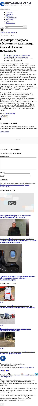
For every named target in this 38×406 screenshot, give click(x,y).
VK (1, 117)
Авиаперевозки (9, 113)
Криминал (9, 19)
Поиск (2, 27)
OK (6, 117)
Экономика (9, 14)
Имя (2, 172)
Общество (9, 16)
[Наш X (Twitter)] (6, 371)
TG (4, 117)
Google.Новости (28, 375)
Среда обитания (11, 17)
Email (2, 176)
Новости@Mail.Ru (6, 377)
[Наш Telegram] (3, 371)
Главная (2, 32)
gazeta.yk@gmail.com (27, 367)
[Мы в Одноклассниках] (4, 371)
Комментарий (5, 156)
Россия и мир (10, 23)
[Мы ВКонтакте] (1, 371)
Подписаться (4, 131)
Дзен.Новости (15, 375)
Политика (9, 12)
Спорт (8, 21)
